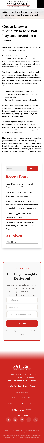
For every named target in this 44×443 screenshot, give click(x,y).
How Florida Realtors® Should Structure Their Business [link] (19, 194)
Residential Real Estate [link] (16, 50)
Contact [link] (32, 386)
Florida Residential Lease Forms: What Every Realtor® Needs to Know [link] (20, 225)
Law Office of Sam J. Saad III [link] (23, 47)
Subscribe (22, 323)
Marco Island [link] (23, 410)
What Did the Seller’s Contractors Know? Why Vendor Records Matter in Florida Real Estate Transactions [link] (22, 204)
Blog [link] (25, 386)
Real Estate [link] (19, 380)
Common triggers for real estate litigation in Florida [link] (20, 215)
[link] (18, 4)
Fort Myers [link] (28, 398)
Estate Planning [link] (14, 386)
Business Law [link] (32, 380)
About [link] (9, 380)
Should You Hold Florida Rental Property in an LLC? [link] (19, 185)
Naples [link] (16, 398)
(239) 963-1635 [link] (22, 416)
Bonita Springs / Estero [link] (23, 404)
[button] (40, 4)
